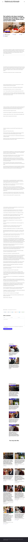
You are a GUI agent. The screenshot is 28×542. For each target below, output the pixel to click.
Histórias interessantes (7, 31)
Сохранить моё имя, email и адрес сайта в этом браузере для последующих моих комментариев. (13, 326)
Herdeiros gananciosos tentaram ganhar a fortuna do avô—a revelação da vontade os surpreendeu (14, 353)
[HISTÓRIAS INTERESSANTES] (14, 351)
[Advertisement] (14, 10)
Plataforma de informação (12, 1)
